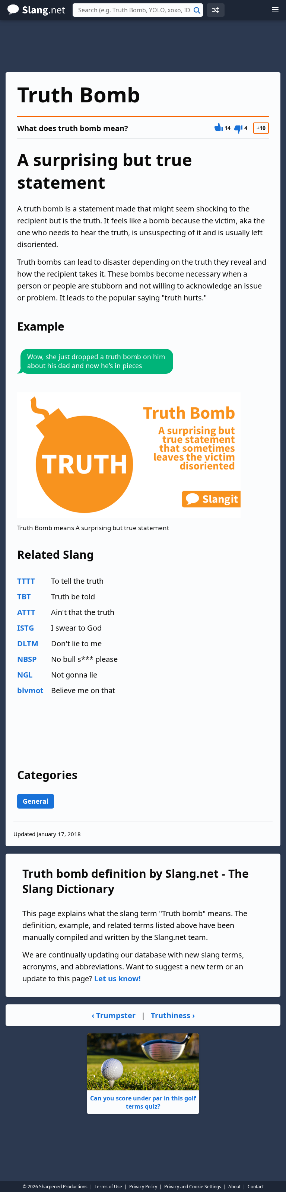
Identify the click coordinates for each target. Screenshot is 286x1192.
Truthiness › (173, 1015)
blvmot (30, 690)
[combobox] (138, 10)
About (234, 1186)
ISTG (25, 628)
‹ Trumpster (114, 1015)
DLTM (27, 643)
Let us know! (117, 978)
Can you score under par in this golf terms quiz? (143, 1102)
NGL (24, 675)
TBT (24, 597)
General (35, 801)
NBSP (27, 659)
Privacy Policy (143, 1186)
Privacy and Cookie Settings (192, 1186)
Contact (256, 1186)
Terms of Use (108, 1186)
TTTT (26, 581)
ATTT (26, 612)
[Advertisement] (143, 46)
